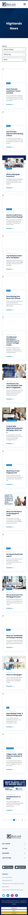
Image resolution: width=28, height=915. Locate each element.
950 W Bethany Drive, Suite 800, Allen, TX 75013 (13, 883)
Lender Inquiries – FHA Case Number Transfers (12, 889)
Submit (24, 59)
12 (22, 820)
